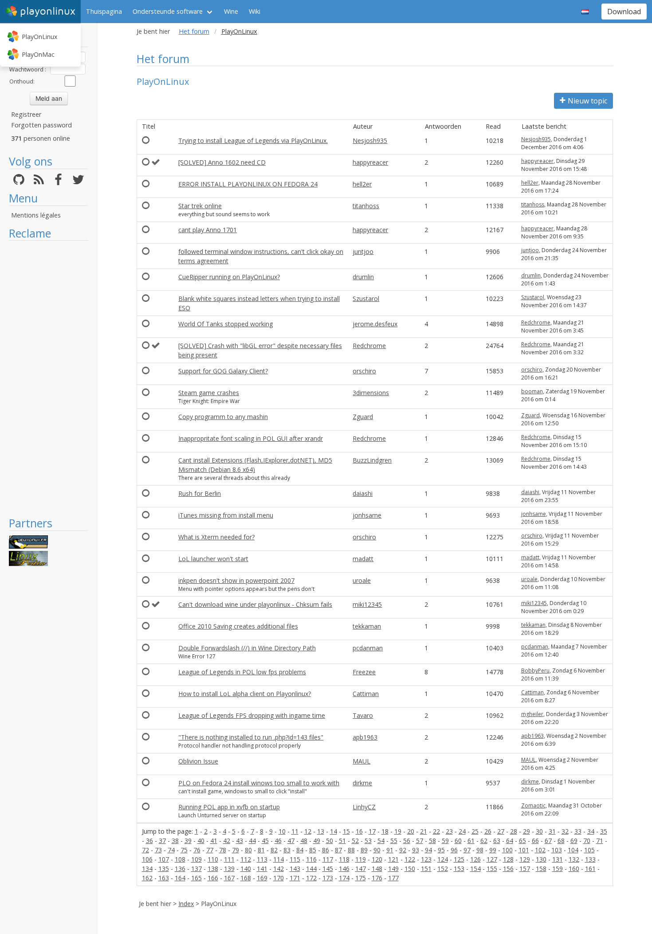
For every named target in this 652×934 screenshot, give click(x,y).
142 (278, 868)
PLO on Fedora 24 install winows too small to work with (258, 783)
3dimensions (371, 392)
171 (295, 878)
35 (603, 831)
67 (548, 840)
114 (278, 859)
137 (196, 868)
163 (163, 878)
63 (496, 840)
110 (213, 859)
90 (377, 850)
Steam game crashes (208, 392)
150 (410, 868)
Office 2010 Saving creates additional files (238, 626)
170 (278, 878)
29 (526, 831)
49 (316, 840)
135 (163, 868)
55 (393, 840)
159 (557, 868)
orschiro (364, 371)
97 (467, 850)
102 (540, 850)
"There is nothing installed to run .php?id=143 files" (250, 737)
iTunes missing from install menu (225, 515)
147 (360, 868)
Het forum (194, 31)
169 (262, 878)
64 (509, 840)
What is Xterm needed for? (216, 537)
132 (574, 859)
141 (262, 868)
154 (475, 868)
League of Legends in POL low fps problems (242, 672)
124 (442, 859)
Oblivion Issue (198, 761)
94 (428, 850)
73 (158, 850)
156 (508, 868)
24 (462, 831)
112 (245, 859)
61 (471, 840)
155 (492, 868)
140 (245, 868)
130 (541, 859)
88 (351, 850)
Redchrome (535, 322)
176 (377, 878)
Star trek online (200, 206)
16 (359, 831)
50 (329, 840)
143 (295, 868)
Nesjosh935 (370, 140)
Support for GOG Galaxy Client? (223, 371)
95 (441, 850)
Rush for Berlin (199, 493)
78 (222, 850)
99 (492, 850)
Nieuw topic (587, 101)
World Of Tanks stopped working (225, 324)
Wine (231, 11)
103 (556, 850)
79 (235, 850)
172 (311, 878)
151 (426, 868)
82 (274, 850)
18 (385, 831)
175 (360, 878)
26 (487, 831)
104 (573, 850)
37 (162, 840)
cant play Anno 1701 (207, 230)
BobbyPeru (535, 670)
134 (147, 868)
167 (229, 878)
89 (364, 850)
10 (282, 831)
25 (475, 831)
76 (196, 850)
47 (291, 840)
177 (393, 878)
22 (436, 831)
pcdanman (368, 648)
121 (393, 859)
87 (338, 850)
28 (513, 831)
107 (163, 859)
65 (522, 840)
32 (565, 831)
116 (311, 859)
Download (624, 11)
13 (320, 831)
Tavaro (363, 715)
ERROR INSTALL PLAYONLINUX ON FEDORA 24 (248, 184)
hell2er (362, 184)
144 (311, 868)
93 (415, 850)
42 (226, 840)
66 (535, 840)
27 (500, 831)
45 (265, 840)
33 (577, 831)
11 (295, 831)
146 (344, 868)
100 (507, 850)
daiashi (363, 493)
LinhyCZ (364, 807)
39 (188, 840)
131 (557, 859)
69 (573, 840)
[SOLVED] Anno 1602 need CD (222, 162)
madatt (363, 558)
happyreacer (370, 162)
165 (196, 878)
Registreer (26, 114)
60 (458, 840)
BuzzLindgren (372, 460)
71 (599, 840)
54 (381, 840)
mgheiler (532, 714)
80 (248, 850)
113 (262, 859)
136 (180, 868)
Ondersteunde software (168, 11)
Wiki (254, 11)
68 (561, 840)
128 (508, 859)
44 (252, 840)
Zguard (363, 416)
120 (377, 859)
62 (483, 840)
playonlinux (47, 11)
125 (459, 859)
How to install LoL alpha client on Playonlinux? (244, 693)
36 (149, 840)
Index (186, 903)
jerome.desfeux (375, 324)
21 (423, 831)
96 (454, 850)
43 (239, 840)
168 (245, 878)
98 (479, 850)
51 (342, 840)
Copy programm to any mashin (223, 416)
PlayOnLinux (39, 36)
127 (492, 859)
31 (552, 831)
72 (145, 850)
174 (344, 878)
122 (410, 859)
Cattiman (366, 693)
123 (426, 859)
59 (445, 840)
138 (213, 868)
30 (539, 831)
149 (393, 868)
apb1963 (365, 737)
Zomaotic (533, 805)
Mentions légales (36, 215)
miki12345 (367, 604)
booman (532, 391)
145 (327, 868)
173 (327, 878)
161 (590, 868)
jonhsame (367, 515)
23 (449, 831)
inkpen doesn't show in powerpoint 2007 (236, 580)
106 (147, 859)
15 (346, 831)
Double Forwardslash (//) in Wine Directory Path (247, 648)
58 (432, 840)
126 (475, 859)
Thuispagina (104, 11)
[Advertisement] (48, 378)
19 (397, 831)
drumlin (363, 277)
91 (389, 850)
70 (586, 840)
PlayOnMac (38, 54)
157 (524, 868)
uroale (362, 580)
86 (325, 850)
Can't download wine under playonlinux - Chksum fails (255, 604)
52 (355, 840)
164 (180, 878)
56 (406, 840)
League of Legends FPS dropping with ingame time (251, 715)
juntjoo (363, 251)
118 (344, 859)
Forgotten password (41, 125)
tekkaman (367, 626)
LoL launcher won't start (213, 558)
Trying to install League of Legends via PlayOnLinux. (253, 140)
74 (171, 850)
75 (184, 850)
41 (213, 840)
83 (287, 850)
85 (312, 850)
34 (590, 831)
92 (402, 850)
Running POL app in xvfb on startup (229, 807)
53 (368, 840)
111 (229, 859)
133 (590, 859)
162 (147, 878)
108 (180, 859)
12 (307, 831)
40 (200, 840)
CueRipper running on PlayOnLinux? (229, 277)
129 (524, 859)
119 (360, 859)
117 (327, 859)
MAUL (361, 761)
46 (278, 840)
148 (377, 868)
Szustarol (366, 298)
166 (213, 878)
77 (209, 850)
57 (419, 840)
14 (333, 831)
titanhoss (366, 206)
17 (372, 831)
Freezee (364, 672)
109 (196, 859)
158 (541, 868)
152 (442, 868)
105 (589, 850)
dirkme (362, 783)
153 (459, 868)
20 (410, 831)
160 (574, 868)
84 (299, 850)
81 (261, 850)
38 (175, 840)
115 (295, 859)
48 (303, 840)
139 (229, 868)
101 (523, 850)
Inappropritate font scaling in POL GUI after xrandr (250, 438)
